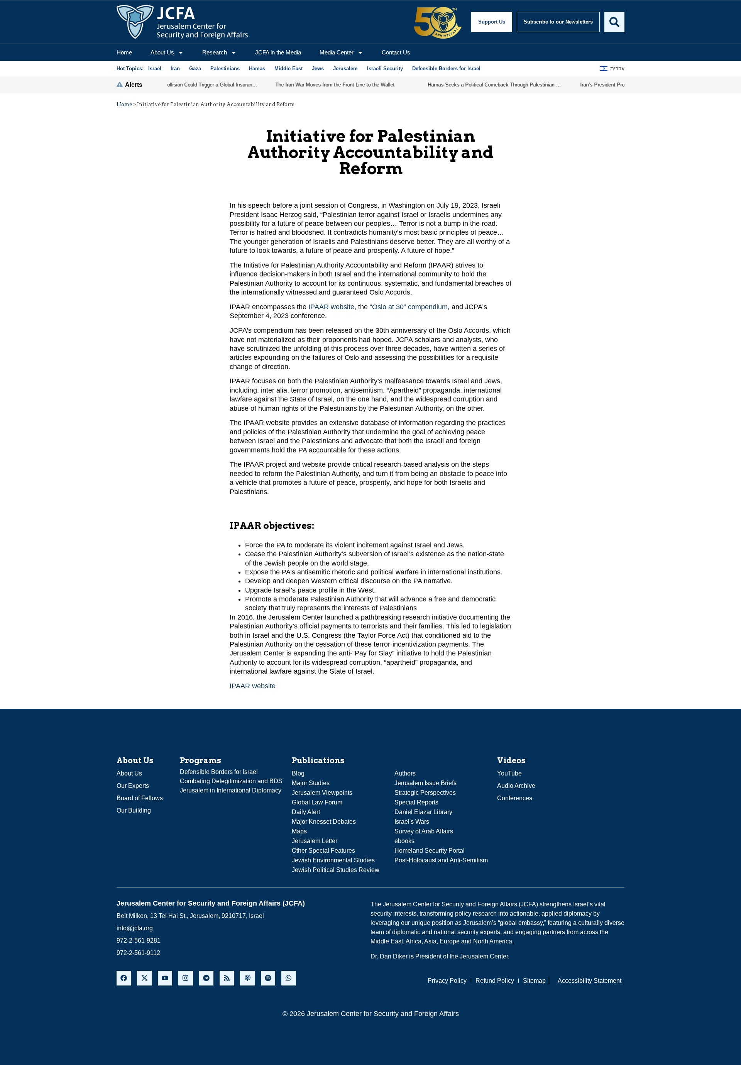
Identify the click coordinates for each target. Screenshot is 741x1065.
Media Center (337, 52)
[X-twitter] (144, 978)
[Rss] (227, 978)
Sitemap (534, 980)
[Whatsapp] (288, 978)
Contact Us (396, 52)
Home (124, 52)
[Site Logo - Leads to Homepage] (182, 22)
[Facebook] (124, 978)
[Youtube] (165, 978)
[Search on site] (614, 22)
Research (214, 52)
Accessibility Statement (589, 980)
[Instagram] (185, 978)
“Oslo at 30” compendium (409, 307)
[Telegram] (206, 978)
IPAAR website (331, 307)
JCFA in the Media (278, 52)
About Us (162, 52)
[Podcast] (247, 978)
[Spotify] (268, 978)
